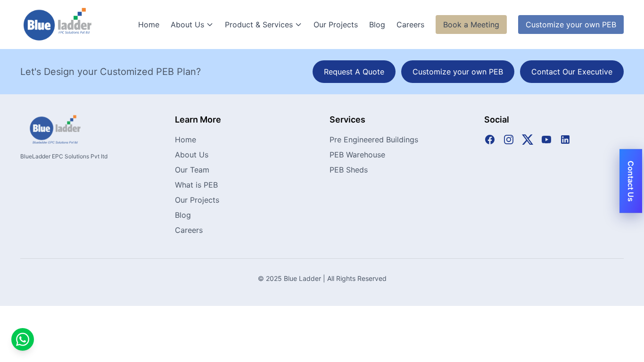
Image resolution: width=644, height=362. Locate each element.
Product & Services (259, 24)
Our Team (192, 169)
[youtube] (546, 139)
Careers (410, 24)
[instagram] (508, 139)
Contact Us (631, 181)
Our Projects (336, 24)
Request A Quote (354, 71)
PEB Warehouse (357, 154)
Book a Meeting (471, 24)
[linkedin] (565, 139)
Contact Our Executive (571, 71)
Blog (377, 24)
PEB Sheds (349, 169)
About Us (187, 24)
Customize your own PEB (571, 24)
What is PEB (196, 184)
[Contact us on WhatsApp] (22, 339)
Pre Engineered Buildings (374, 139)
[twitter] (527, 139)
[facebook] (489, 139)
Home (148, 24)
